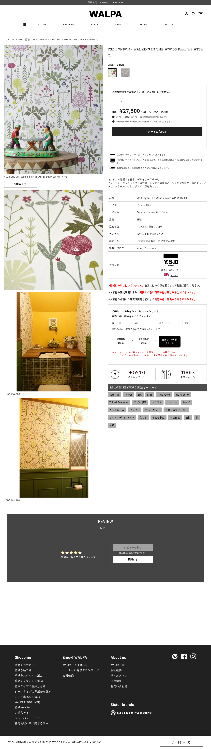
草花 (111, 425)
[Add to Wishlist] (157, 142)
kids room (164, 394)
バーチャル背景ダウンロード (81, 670)
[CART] (200, 14)
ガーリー (172, 402)
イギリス (174, 275)
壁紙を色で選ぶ (24, 665)
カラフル (157, 402)
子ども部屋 (158, 417)
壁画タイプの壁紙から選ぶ (31, 686)
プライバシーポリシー (29, 718)
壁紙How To (22, 707)
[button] (193, 14)
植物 (187, 417)
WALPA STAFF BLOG (75, 665)
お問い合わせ (119, 686)
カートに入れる (157, 132)
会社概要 (116, 670)
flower (128, 394)
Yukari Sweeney (119, 402)
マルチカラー (152, 409)
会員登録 (68, 675)
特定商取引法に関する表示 (31, 723)
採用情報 (116, 681)
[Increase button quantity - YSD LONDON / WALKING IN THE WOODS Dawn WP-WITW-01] (128, 101)
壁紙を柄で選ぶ (24, 670)
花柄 (27, 39)
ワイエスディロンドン (121, 417)
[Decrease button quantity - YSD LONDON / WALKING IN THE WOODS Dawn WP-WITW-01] (116, 101)
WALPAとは (118, 665)
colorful (114, 394)
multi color (182, 394)
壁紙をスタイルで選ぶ (29, 675)
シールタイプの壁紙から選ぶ (33, 691)
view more (118, 2)
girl (140, 394)
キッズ (186, 402)
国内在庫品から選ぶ (27, 697)
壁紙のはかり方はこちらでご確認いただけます (136, 329)
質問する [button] (133, 559)
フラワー (135, 409)
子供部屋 (175, 417)
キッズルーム (116, 409)
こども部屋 (140, 402)
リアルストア (119, 675)
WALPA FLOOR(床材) (27, 702)
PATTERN (17, 39)
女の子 (143, 417)
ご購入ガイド (23, 713)
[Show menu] (25, 24)
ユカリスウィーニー (176, 409)
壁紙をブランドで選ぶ (29, 681)
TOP (6, 39)
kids (149, 394)
